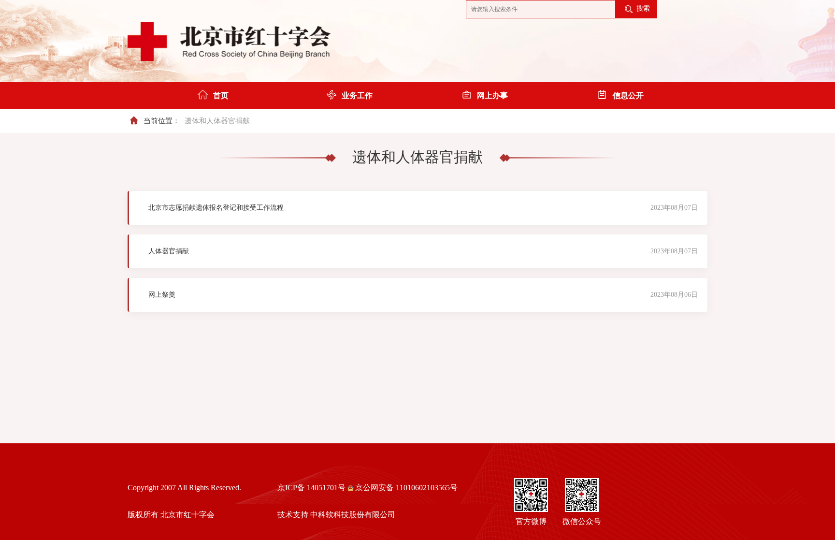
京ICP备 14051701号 (311, 487)
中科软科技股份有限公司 (352, 515)
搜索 (642, 8)
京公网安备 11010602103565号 (406, 487)
